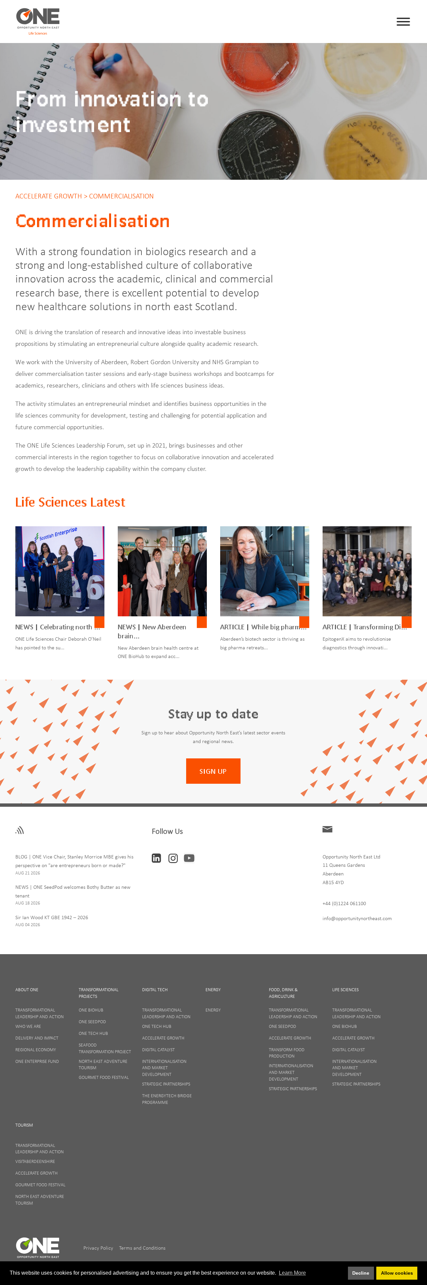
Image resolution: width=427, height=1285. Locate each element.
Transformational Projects (98, 993)
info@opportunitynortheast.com (357, 918)
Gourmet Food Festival (104, 1077)
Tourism (24, 1125)
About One (26, 989)
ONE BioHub (91, 1010)
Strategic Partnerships (166, 1084)
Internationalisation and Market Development (164, 1068)
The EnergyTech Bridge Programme (167, 1099)
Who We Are (28, 1026)
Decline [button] (360, 1273)
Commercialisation (120, 196)
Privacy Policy (98, 1248)
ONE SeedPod (92, 1021)
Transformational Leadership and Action (39, 1013)
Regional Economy (35, 1049)
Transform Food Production (287, 1053)
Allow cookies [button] (397, 1273)
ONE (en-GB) (37, 1251)
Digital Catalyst (158, 1049)
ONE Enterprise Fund (37, 1061)
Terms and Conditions (142, 1248)
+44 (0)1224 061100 (344, 903)
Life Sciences (345, 989)
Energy (213, 989)
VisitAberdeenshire (35, 1161)
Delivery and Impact (36, 1038)
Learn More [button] (292, 1273)
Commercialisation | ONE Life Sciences (37, 21)
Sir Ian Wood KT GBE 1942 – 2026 (51, 917)
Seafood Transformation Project (105, 1048)
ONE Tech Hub (93, 1033)
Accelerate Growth (48, 196)
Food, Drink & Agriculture (283, 993)
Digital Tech (155, 989)
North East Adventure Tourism (103, 1065)
